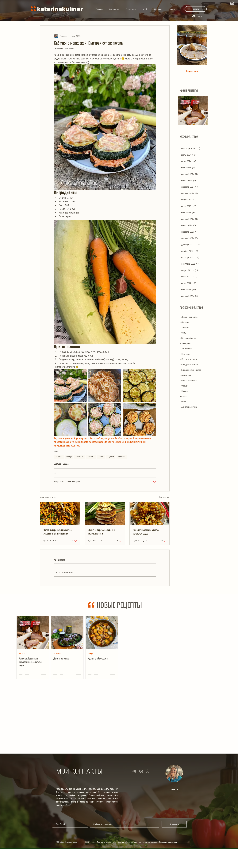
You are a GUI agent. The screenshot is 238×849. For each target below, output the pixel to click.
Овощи (65, 464)
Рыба (124, 718)
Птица (90, 653)
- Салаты (184, 322)
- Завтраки (185, 343)
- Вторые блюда (188, 338)
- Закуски (184, 327)
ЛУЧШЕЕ (91, 457)
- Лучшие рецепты (189, 317)
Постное (56, 718)
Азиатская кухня (163, 653)
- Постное (185, 354)
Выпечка (22, 718)
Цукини (111, 457)
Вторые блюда (197, 653)
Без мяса (79, 457)
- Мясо (183, 401)
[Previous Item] (183, 110)
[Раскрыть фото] (70, 385)
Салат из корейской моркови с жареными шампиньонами (57, 531)
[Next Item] (202, 110)
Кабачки (121, 457)
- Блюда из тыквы (189, 364)
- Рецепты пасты (188, 380)
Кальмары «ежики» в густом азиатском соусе (146, 531)
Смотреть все (164, 497)
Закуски (59, 457)
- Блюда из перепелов (190, 370)
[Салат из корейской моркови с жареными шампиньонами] (60, 513)
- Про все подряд (188, 359)
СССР (101, 457)
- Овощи (184, 386)
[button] (196, 9)
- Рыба (183, 396)
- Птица (184, 391)
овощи (69, 457)
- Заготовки (186, 348)
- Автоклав (185, 375)
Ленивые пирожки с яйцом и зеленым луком (101, 531)
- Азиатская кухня (188, 407)
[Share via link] (55, 473)
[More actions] (154, 36)
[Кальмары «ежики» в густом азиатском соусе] (149, 513)
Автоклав (22, 653)
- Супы (183, 333)
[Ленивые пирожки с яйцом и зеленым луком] (105, 513)
